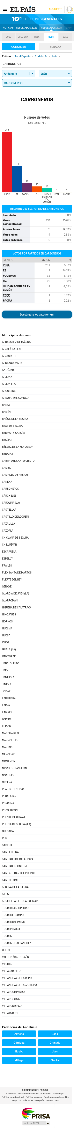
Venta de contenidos (28, 1093)
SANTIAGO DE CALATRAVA (17, 859)
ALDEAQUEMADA (12, 362)
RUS (4, 838)
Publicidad (45, 1093)
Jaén (55, 1051)
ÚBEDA (6, 950)
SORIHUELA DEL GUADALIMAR (20, 901)
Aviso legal (58, 1093)
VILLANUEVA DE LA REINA (17, 977)
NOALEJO (8, 775)
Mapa (69, 27)
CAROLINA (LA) (11, 502)
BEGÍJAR (7, 439)
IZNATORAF (9, 656)
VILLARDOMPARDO (13, 991)
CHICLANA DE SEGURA (15, 537)
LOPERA (7, 719)
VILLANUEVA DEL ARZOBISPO (19, 984)
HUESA (6, 635)
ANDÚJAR (8, 369)
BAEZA (6, 404)
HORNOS (7, 621)
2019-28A (23, 37)
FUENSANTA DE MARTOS (17, 572)
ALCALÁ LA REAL (12, 348)
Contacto (11, 1093)
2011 (65, 37)
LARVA (6, 705)
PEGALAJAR (9, 796)
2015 (51, 37)
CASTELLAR (9, 509)
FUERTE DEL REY (12, 579)
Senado (55, 46)
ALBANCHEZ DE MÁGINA (16, 341)
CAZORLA (7, 530)
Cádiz (55, 1033)
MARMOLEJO (9, 740)
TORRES (7, 936)
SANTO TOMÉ (10, 880)
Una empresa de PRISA (36, 1113)
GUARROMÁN (10, 600)
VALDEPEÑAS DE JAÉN (15, 957)
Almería (19, 1033)
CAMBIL (6, 467)
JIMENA (6, 684)
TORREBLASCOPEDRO (15, 908)
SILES (5, 894)
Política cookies (34, 1097)
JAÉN (5, 670)
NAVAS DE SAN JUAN (14, 768)
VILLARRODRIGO (12, 1005)
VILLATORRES (10, 1012)
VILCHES (7, 964)
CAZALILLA (8, 523)
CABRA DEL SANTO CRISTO (18, 460)
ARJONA (7, 376)
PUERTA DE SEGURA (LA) (16, 824)
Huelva (19, 1051)
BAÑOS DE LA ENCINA (15, 418)
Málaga (19, 1060)
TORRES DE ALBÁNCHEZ (16, 943)
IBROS (5, 642)
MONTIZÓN (8, 761)
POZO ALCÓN (10, 810)
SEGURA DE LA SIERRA (15, 887)
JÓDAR (6, 691)
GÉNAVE (7, 586)
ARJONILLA (9, 383)
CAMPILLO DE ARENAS (15, 474)
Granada (55, 1042)
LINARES (7, 712)
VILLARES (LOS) (11, 998)
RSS (57, 1100)
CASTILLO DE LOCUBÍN (15, 516)
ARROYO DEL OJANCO (15, 397)
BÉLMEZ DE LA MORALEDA (17, 446)
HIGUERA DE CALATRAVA (16, 607)
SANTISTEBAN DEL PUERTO (18, 873)
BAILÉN (6, 411)
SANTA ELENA (10, 852)
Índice (49, 1100)
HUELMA (7, 628)
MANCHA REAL (11, 733)
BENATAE (7, 453)
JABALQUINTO (10, 663)
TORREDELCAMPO (13, 915)
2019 (8, 37)
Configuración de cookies (56, 1097)
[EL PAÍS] (23, 9)
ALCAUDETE (9, 355)
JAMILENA (8, 677)
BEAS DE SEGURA (12, 425)
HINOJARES (9, 614)
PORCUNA (8, 803)
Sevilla (55, 1060)
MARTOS (7, 747)
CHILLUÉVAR (9, 544)
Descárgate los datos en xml (37, 314)
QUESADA (8, 831)
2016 (37, 37)
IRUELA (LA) (9, 649)
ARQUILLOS (9, 390)
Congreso (18, 46)
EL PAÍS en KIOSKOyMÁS (32, 1100)
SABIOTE (7, 845)
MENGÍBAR (8, 754)
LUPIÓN (6, 726)
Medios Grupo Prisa (36, 1123)
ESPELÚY (7, 558)
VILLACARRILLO (11, 970)
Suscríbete (55, 9)
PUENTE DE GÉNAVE (14, 817)
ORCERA (7, 782)
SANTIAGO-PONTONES (15, 866)
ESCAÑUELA (9, 551)
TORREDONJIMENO (13, 922)
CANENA (7, 481)
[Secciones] (5, 9)
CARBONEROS (10, 488)
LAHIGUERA (9, 698)
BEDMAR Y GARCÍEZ (13, 432)
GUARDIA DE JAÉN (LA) (15, 593)
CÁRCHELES (9, 495)
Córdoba (19, 1042)
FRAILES (7, 565)
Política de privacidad (13, 1097)
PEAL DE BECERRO (13, 789)
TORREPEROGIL (11, 929)
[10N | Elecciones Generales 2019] (37, 19)
